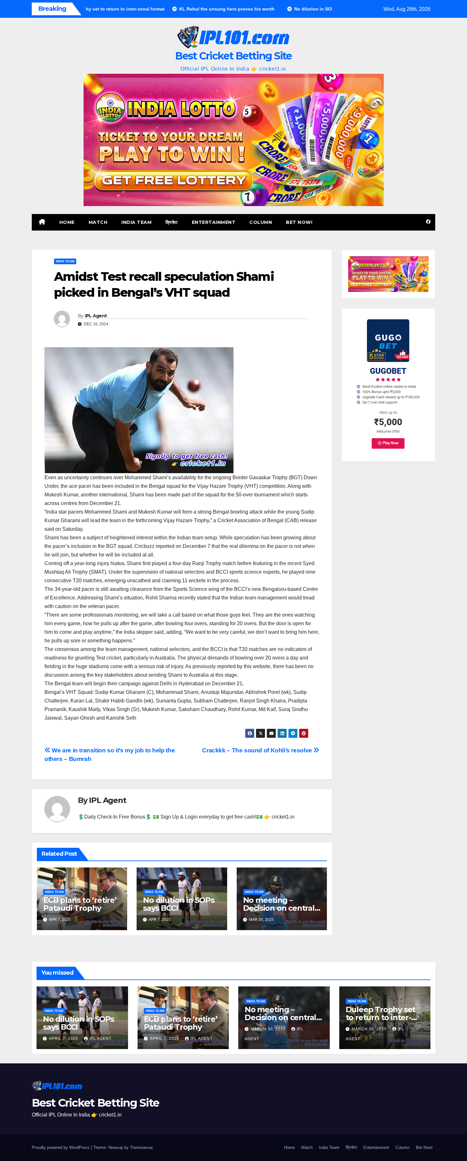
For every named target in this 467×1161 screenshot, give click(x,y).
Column (260, 222)
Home (67, 222)
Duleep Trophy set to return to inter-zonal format (381, 1017)
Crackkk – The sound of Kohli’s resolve (257, 750)
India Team (136, 222)
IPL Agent (96, 316)
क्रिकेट (172, 222)
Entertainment (214, 222)
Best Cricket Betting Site (233, 56)
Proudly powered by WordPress (61, 1147)
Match (98, 222)
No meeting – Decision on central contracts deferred (279, 908)
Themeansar (141, 1147)
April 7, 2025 (64, 1038)
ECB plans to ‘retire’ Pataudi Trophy (80, 904)
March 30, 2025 (269, 1029)
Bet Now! (299, 222)
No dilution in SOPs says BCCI (178, 904)
